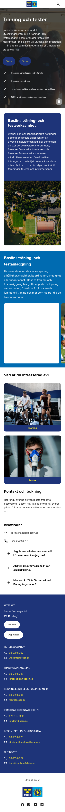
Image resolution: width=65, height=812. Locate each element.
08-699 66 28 (16, 737)
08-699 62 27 (16, 758)
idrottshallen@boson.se (24, 532)
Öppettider (13, 634)
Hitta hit (12, 624)
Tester (25, 61)
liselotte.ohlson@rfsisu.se (22, 763)
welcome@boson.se (19, 658)
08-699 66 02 (16, 653)
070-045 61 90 (16, 716)
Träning (9, 61)
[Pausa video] (59, 101)
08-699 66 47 (20, 541)
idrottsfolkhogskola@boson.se (24, 742)
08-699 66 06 (16, 695)
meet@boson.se (17, 700)
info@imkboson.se (18, 721)
